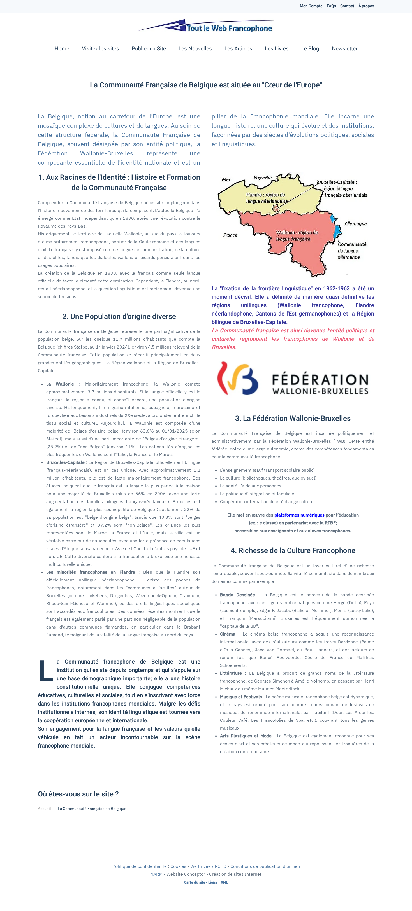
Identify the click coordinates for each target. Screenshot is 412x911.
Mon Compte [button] (311, 6)
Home (62, 49)
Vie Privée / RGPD (208, 866)
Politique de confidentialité (139, 866)
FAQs (331, 6)
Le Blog (310, 49)
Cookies (178, 866)
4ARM (157, 874)
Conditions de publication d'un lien (265, 866)
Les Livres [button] (277, 49)
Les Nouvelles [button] (195, 49)
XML (224, 882)
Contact (347, 6)
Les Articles (238, 49)
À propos (366, 6)
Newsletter (344, 49)
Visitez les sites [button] (100, 49)
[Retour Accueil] (206, 25)
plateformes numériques (300, 515)
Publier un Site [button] (149, 49)
